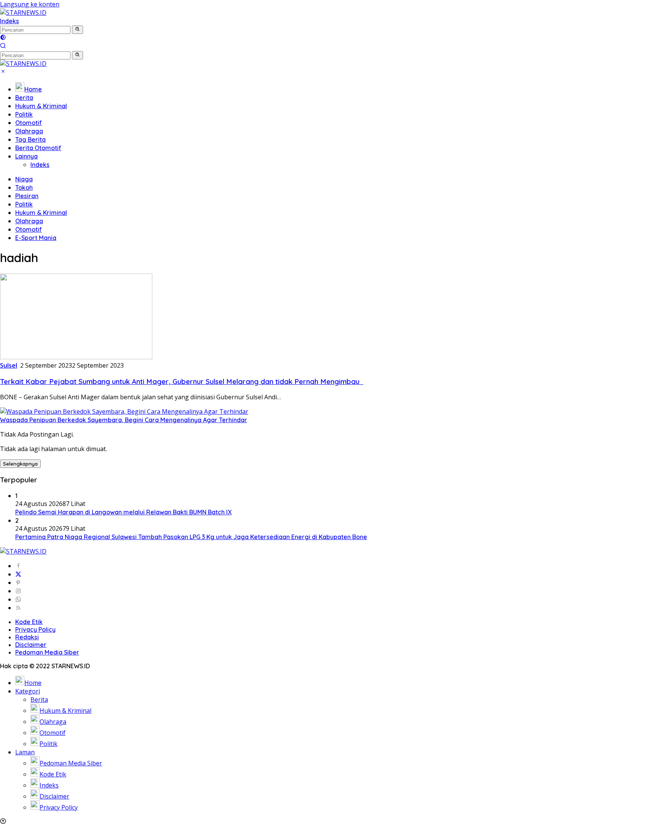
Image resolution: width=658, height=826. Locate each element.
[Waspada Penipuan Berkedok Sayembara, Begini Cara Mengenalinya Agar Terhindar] (124, 411)
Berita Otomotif (38, 148)
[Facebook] (18, 566)
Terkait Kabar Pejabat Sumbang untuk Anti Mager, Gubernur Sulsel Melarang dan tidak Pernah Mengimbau (181, 381)
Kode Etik (29, 622)
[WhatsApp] (18, 599)
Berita (24, 97)
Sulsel (8, 365)
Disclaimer (30, 644)
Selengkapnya (20, 464)
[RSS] (18, 607)
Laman (25, 752)
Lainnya (26, 156)
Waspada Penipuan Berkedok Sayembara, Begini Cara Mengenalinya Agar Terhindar (123, 420)
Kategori (27, 691)
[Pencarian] (3, 46)
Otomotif (28, 122)
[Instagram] (18, 591)
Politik (24, 114)
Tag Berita (30, 139)
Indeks (9, 21)
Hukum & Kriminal (41, 106)
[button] (77, 30)
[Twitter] (18, 574)
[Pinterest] (18, 582)
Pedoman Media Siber (47, 652)
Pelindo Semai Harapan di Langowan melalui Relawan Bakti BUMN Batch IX (123, 512)
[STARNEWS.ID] (23, 12)
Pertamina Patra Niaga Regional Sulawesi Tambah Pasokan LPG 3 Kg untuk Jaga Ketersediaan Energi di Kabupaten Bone (191, 537)
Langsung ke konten (29, 4)
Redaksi (27, 637)
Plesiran (26, 196)
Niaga (24, 179)
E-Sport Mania (35, 238)
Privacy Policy (35, 629)
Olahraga (29, 131)
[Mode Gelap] (3, 38)
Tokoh (24, 187)
